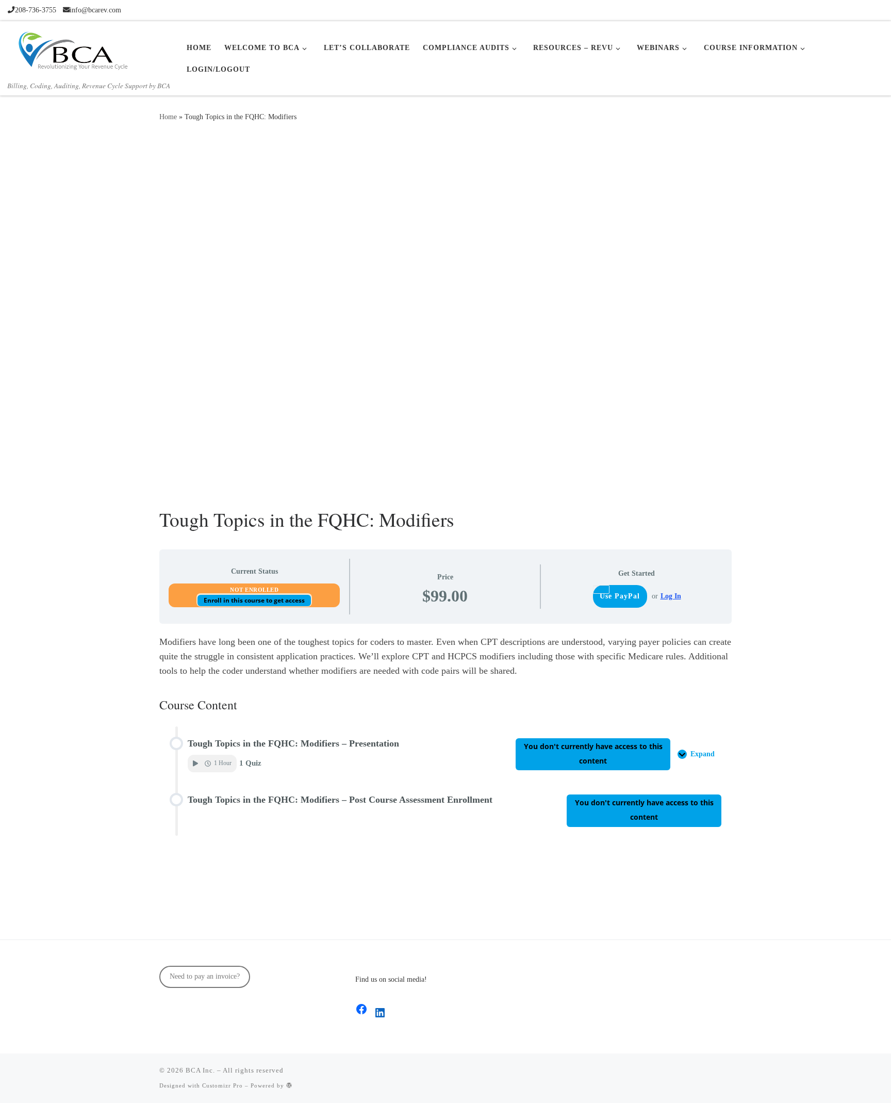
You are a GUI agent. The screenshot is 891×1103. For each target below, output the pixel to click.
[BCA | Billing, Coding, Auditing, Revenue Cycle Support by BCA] (72, 49)
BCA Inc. (200, 1070)
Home (168, 116)
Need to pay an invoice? (205, 976)
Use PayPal (620, 596)
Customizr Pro (222, 1085)
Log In (671, 596)
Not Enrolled (254, 590)
